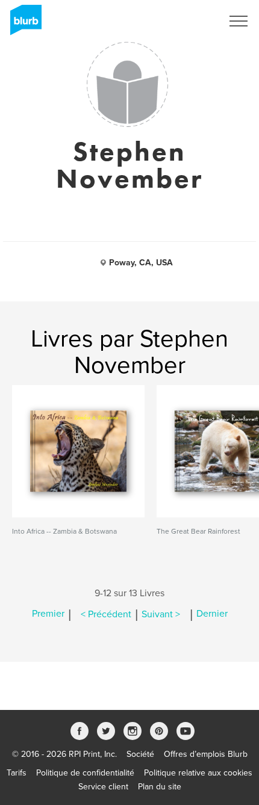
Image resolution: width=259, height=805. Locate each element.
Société (140, 754)
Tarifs (17, 773)
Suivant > (161, 614)
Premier (48, 614)
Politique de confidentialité (85, 773)
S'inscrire (189, 21)
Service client (103, 787)
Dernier (212, 614)
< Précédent (106, 614)
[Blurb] (22, 24)
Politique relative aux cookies (198, 773)
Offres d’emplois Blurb (206, 754)
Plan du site (159, 787)
